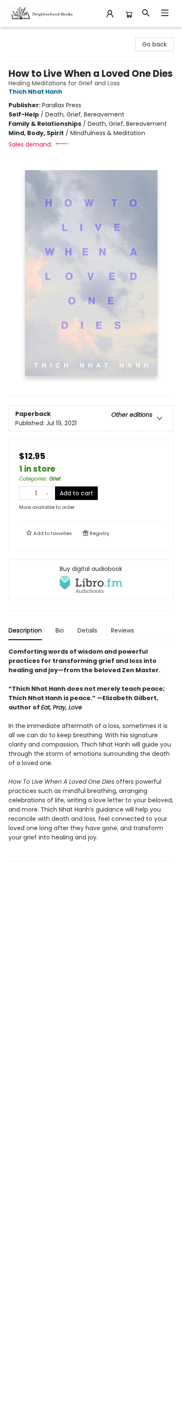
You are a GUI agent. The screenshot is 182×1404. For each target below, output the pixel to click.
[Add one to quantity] (47, 493)
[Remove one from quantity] (24, 493)
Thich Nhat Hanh (35, 91)
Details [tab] (87, 630)
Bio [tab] (59, 630)
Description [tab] (25, 630)
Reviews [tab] (122, 630)
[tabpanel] (91, 754)
